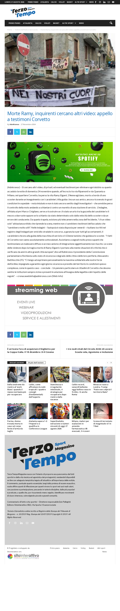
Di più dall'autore (35, 362)
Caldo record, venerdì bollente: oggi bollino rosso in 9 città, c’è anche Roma (81, 389)
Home (9, 30)
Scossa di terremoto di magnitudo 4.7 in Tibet (102, 423)
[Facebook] (95, 2)
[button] (111, 23)
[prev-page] (107, 362)
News (91, 2)
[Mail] (108, 2)
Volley (62, 2)
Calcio (54, 2)
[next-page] (111, 362)
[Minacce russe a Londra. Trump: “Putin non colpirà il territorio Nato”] (102, 374)
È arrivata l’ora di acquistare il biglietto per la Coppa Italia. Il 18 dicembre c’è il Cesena (31, 350)
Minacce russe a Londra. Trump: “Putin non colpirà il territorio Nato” (102, 388)
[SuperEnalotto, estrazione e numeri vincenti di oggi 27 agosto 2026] (59, 411)
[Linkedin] (104, 2)
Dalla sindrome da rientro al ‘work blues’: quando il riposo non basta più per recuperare (16, 389)
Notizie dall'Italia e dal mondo (26, 30)
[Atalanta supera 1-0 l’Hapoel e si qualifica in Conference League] (38, 411)
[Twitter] (17, 132)
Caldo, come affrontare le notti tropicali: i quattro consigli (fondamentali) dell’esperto (37, 390)
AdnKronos (14, 124)
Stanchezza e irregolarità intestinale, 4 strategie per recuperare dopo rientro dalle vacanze (58, 392)
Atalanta (45, 2)
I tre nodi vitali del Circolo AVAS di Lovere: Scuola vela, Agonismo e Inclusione (89, 350)
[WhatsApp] (24, 132)
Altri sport (80, 2)
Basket (70, 2)
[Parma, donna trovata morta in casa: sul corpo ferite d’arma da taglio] (16, 411)
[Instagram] (100, 2)
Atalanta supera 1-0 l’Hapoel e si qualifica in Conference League (38, 425)
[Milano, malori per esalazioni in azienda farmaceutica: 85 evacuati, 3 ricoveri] (81, 411)
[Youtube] (113, 2)
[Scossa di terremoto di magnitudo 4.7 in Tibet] (102, 411)
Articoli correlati (17, 362)
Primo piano (33, 2)
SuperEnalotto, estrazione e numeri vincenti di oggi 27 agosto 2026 (59, 425)
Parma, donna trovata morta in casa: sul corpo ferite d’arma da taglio (15, 426)
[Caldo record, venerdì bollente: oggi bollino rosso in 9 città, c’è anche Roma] (81, 374)
